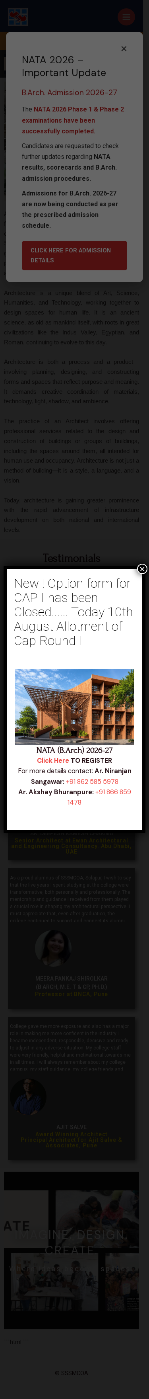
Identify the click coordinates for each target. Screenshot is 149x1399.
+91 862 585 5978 (92, 782)
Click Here (53, 760)
